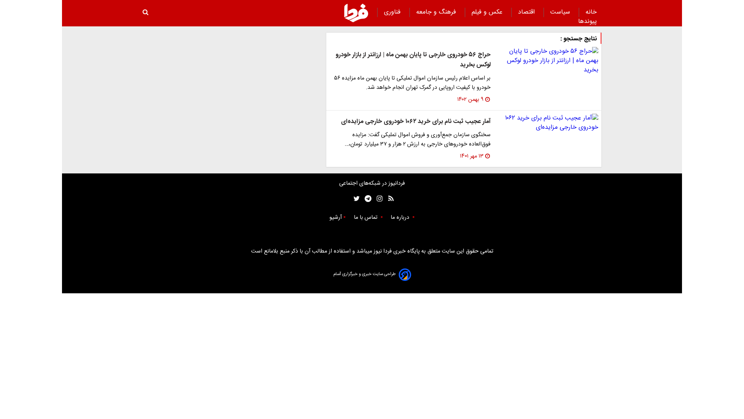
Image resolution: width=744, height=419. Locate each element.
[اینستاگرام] (378, 199)
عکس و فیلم (488, 12)
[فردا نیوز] (356, 13)
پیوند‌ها (587, 21)
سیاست (561, 12)
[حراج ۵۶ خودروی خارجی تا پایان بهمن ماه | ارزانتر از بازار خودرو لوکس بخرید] (547, 61)
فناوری (393, 12)
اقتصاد (527, 12)
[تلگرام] (366, 199)
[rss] (388, 199)
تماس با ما (366, 217)
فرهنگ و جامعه (437, 12)
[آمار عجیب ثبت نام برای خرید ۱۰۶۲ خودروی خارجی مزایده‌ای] (547, 123)
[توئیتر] (355, 199)
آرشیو (335, 217)
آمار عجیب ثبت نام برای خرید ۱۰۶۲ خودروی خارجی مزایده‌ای (416, 121)
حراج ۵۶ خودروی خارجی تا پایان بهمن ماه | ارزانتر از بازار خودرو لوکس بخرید (413, 60)
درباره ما (401, 217)
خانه (591, 12)
